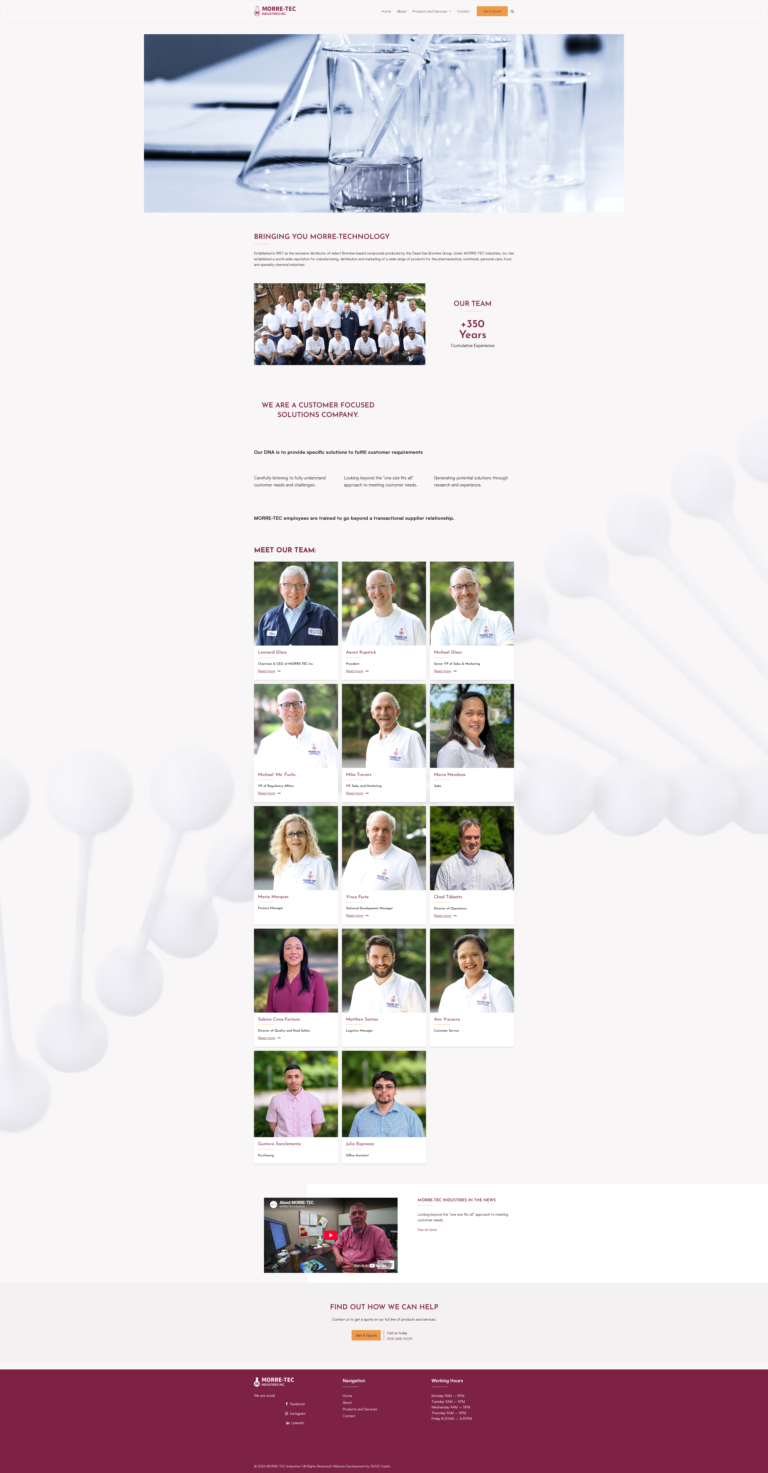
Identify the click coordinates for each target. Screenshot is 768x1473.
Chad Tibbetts (448, 897)
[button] (512, 11)
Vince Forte (357, 897)
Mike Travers (358, 775)
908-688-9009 (399, 1338)
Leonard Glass (272, 652)
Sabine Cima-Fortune (279, 1019)
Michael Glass (448, 652)
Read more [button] (266, 671)
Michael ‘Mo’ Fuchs (277, 775)
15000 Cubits (380, 1466)
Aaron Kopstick (361, 652)
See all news (427, 1229)
